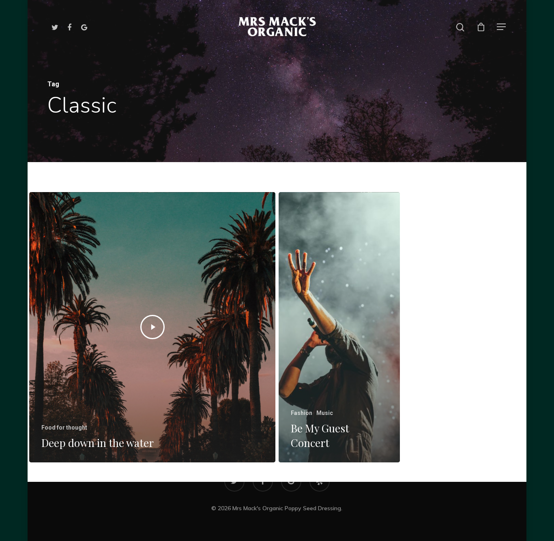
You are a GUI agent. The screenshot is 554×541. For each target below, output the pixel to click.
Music (324, 413)
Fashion (301, 413)
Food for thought (64, 427)
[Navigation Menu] (502, 27)
